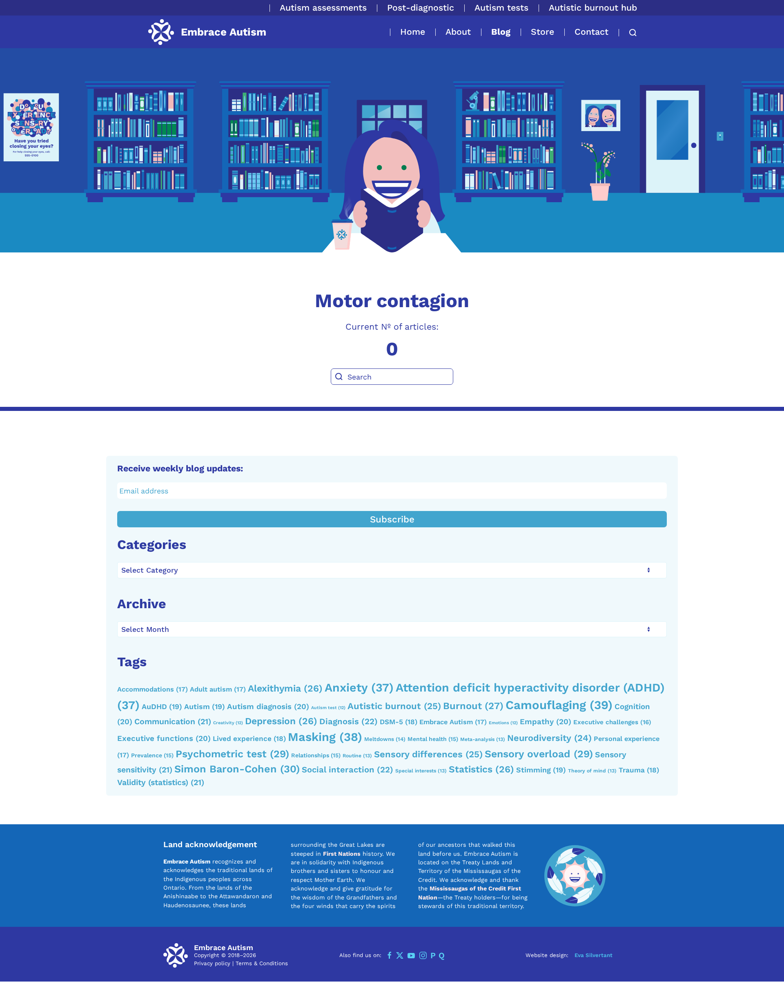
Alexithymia (285, 688)
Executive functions (164, 738)
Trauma (639, 770)
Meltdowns (384, 739)
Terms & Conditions (262, 963)
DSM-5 (398, 722)
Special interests (421, 771)
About (458, 32)
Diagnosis (348, 721)
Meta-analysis (482, 739)
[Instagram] (423, 955)
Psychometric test (232, 754)
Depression (281, 721)
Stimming (541, 769)
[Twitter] (400, 955)
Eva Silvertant (593, 955)
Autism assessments (323, 7)
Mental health (433, 739)
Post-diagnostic (420, 7)
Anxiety (359, 687)
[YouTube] (411, 955)
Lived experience (249, 738)
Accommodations (152, 689)
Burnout (473, 706)
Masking (325, 737)
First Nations (342, 853)
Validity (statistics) (160, 782)
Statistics (481, 769)
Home (412, 32)
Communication (172, 721)
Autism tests (501, 7)
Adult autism (218, 689)
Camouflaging (559, 705)
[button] (628, 33)
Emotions (503, 722)
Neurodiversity (549, 738)
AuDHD (162, 706)
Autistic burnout (394, 706)
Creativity (228, 722)
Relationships (316, 755)
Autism (204, 706)
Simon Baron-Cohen (237, 769)
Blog (500, 32)
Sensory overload (539, 754)
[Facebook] (389, 955)
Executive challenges (612, 722)
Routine (357, 756)
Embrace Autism (453, 722)
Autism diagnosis (268, 706)
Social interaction (347, 769)
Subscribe (392, 519)
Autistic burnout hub (593, 7)
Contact (591, 32)
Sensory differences (428, 754)
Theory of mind (592, 771)
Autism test (328, 707)
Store (542, 32)
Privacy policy (212, 963)
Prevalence (152, 755)
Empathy (545, 721)
